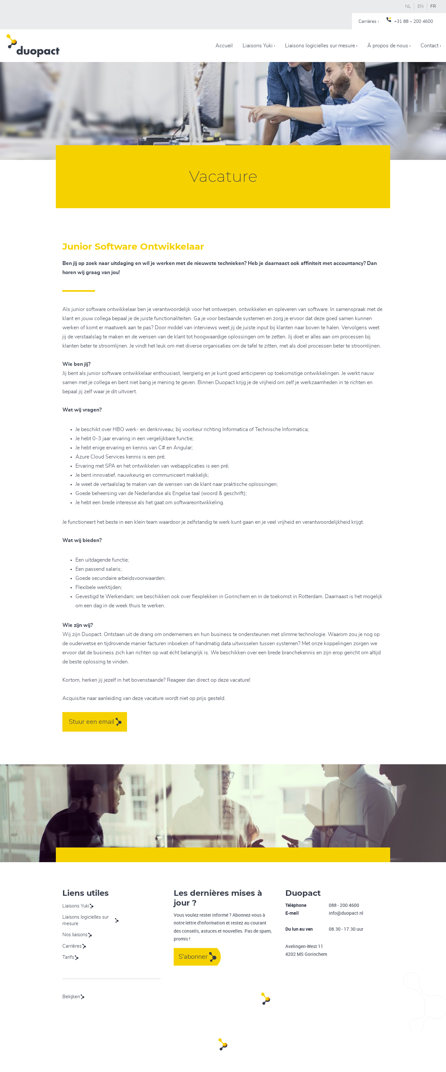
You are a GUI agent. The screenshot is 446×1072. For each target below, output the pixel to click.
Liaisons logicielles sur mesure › (321, 45)
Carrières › (368, 21)
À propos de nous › (389, 45)
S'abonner (193, 957)
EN (420, 6)
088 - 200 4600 (344, 905)
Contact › (431, 45)
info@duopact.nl (346, 913)
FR (433, 6)
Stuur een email (91, 722)
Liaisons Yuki (75, 906)
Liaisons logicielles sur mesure (85, 920)
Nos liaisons (75, 934)
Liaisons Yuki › (259, 45)
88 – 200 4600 (418, 21)
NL (408, 6)
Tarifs (68, 957)
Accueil (224, 45)
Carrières (72, 946)
